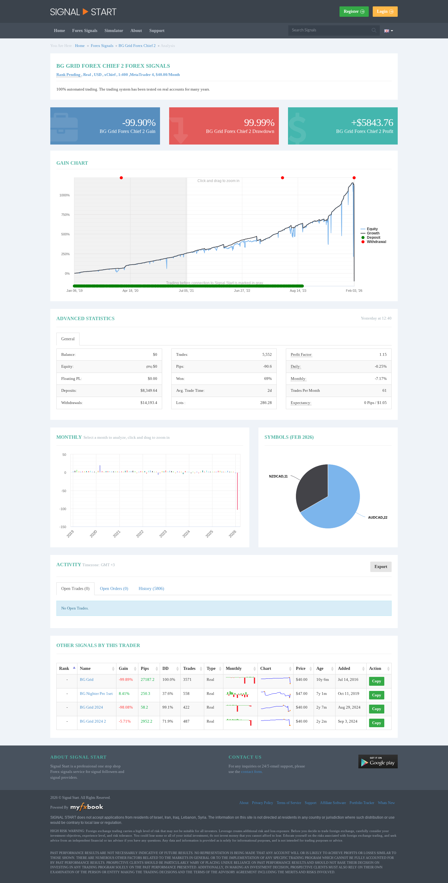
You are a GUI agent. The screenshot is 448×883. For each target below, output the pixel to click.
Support (157, 30)
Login (382, 11)
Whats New (386, 803)
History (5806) (151, 588)
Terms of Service (289, 803)
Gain (123, 668)
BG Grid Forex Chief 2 (137, 45)
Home (59, 30)
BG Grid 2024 (91, 707)
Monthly (234, 668)
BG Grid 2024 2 (93, 721)
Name (85, 668)
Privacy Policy (262, 803)
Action (375, 668)
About (136, 30)
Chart (265, 668)
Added (344, 668)
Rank (64, 668)
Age (319, 668)
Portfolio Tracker (362, 803)
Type (211, 668)
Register (351, 11)
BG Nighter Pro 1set (96, 693)
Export (381, 566)
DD (165, 668)
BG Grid (87, 679)
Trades (189, 668)
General (68, 339)
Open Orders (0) (114, 588)
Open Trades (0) (75, 588)
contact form (251, 771)
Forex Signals (84, 30)
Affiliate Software (333, 803)
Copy (376, 681)
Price (300, 668)
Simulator (114, 30)
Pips (145, 668)
